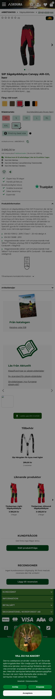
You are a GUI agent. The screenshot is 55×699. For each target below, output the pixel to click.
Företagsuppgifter (32, 681)
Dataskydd (21, 681)
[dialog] (27, 349)
